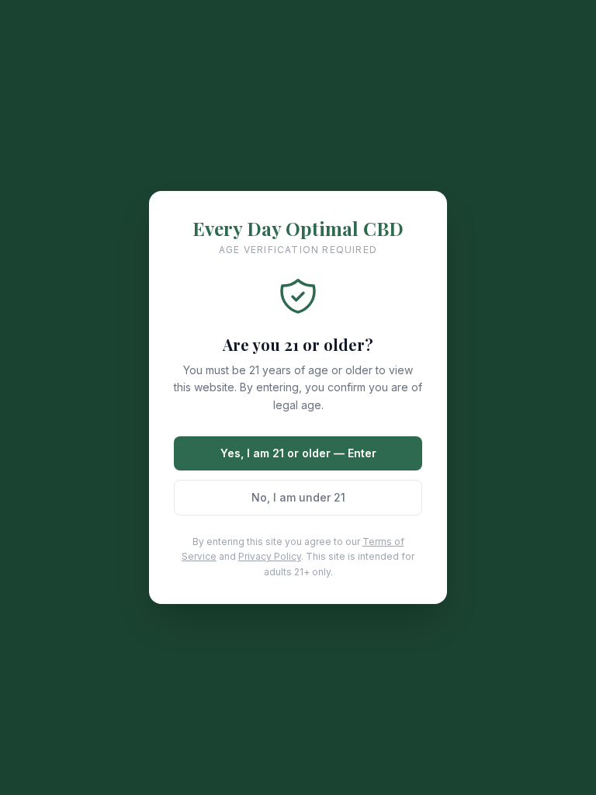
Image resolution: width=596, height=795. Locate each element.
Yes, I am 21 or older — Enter (298, 453)
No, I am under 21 (298, 497)
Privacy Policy (269, 556)
